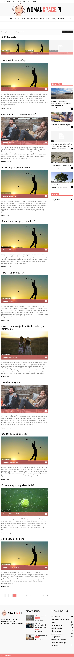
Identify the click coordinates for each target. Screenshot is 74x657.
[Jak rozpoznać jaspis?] (30, 617)
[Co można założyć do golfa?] (37, 47)
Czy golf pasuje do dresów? (15, 433)
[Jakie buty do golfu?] (24, 399)
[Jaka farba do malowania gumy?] (62, 117)
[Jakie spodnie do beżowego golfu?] (24, 131)
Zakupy (53, 19)
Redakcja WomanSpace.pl (58, 107)
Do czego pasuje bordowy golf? (16, 167)
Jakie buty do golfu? (11, 382)
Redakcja (5, 89)
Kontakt (39, 1)
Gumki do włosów (56, 628)
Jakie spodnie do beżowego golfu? (18, 114)
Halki (52, 141)
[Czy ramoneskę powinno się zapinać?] (61, 47)
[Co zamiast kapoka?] (62, 177)
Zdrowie (61, 19)
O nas (27, 1)
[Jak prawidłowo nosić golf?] (24, 77)
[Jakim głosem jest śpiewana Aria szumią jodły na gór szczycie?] (62, 136)
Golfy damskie (5, 50)
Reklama (33, 1)
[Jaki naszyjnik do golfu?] (24, 555)
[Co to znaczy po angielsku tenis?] (24, 502)
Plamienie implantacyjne (41, 635)
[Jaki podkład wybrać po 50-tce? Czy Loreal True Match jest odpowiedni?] (30, 625)
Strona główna (21, 1)
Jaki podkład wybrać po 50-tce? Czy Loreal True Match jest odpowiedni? (41, 625)
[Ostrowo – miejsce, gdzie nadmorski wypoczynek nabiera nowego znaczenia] (62, 93)
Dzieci (23, 19)
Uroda (47, 19)
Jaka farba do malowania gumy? (61, 125)
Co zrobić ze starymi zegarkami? (61, 166)
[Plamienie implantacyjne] (30, 637)
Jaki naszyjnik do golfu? (13, 538)
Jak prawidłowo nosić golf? (14, 60)
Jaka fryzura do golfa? (12, 272)
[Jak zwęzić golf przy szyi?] (13, 47)
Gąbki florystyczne (56, 631)
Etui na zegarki (55, 162)
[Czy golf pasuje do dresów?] (24, 450)
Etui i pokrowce (56, 637)
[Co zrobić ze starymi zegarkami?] (62, 157)
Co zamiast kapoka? (57, 185)
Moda (36, 19)
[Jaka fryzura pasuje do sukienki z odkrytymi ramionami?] (24, 345)
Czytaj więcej (5, 108)
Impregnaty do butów (57, 625)
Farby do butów (55, 121)
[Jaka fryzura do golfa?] (24, 289)
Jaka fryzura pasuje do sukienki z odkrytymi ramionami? (23, 327)
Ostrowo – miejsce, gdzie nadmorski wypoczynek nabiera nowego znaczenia (61, 103)
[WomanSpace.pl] (37, 9)
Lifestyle (29, 19)
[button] (70, 18)
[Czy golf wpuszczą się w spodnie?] (24, 238)
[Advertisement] (37, 25)
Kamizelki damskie (55, 181)
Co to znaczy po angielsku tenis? (17, 485)
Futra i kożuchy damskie (58, 640)
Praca (42, 19)
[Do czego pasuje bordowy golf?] (24, 184)
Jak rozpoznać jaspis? (40, 616)
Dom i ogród (14, 19)
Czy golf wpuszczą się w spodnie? (18, 221)
